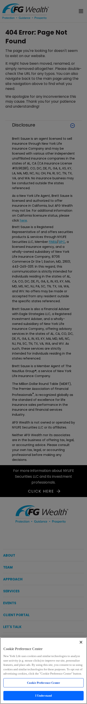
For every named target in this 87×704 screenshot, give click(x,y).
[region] (43, 670)
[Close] (81, 642)
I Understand (43, 695)
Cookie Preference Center (43, 682)
